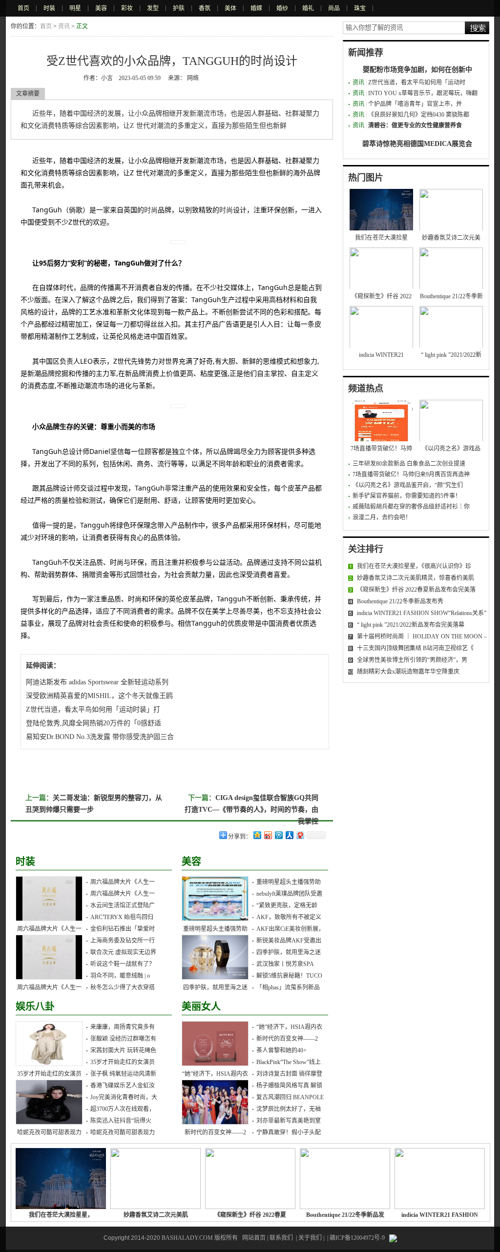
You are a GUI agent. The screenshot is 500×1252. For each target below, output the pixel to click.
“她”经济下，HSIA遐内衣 (215, 1073)
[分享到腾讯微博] (278, 835)
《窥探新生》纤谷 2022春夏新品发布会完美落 (416, 589)
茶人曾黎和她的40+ (281, 1050)
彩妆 (127, 8)
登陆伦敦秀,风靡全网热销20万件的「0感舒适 (93, 723)
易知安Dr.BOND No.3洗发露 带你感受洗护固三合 (100, 736)
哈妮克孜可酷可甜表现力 (49, 1132)
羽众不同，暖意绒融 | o (120, 975)
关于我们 (310, 1237)
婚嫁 (256, 8)
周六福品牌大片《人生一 (49, 928)
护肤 (179, 8)
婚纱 (282, 8)
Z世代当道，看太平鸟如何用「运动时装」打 (93, 709)
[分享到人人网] (289, 835)
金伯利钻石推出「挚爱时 (122, 928)
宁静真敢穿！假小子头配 (288, 1132)
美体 (230, 8)
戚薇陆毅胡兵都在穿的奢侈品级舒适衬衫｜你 (411, 506)
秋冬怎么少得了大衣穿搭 (122, 987)
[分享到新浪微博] (267, 835)
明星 (75, 8)
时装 (49, 8)
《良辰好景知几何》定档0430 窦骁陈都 (418, 114)
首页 (23, 8)
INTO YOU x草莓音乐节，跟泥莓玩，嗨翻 (423, 93)
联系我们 (281, 1237)
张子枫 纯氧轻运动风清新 (123, 1073)
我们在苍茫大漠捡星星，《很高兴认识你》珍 (414, 566)
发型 (153, 8)
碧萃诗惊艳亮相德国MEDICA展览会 (417, 143)
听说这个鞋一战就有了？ (122, 964)
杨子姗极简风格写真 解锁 (289, 1085)
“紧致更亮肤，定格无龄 (286, 905)
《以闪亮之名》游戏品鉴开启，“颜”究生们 (408, 485)
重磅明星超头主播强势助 (215, 928)
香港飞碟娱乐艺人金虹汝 (122, 1085)
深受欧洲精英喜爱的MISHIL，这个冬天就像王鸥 (99, 695)
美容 (101, 8)
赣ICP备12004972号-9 (357, 1237)
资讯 (64, 26)
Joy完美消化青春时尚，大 (123, 1097)
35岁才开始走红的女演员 (49, 1073)
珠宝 (360, 8)
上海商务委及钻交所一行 (122, 940)
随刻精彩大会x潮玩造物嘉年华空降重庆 (408, 671)
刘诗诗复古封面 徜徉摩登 (289, 1073)
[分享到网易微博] (299, 835)
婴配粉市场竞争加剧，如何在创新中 (417, 69)
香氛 (204, 8)
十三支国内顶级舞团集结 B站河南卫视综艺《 (415, 648)
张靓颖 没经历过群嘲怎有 (123, 1038)
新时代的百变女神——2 (215, 1132)
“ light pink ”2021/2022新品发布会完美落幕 (410, 624)
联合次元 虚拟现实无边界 (123, 952)
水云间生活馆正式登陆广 (122, 905)
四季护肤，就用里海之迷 (215, 987)
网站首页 (254, 1237)
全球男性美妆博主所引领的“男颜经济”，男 (412, 660)
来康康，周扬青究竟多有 (122, 1027)
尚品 (334, 8)
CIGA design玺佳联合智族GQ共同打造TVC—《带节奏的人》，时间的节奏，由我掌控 (251, 809)
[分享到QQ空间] (256, 835)
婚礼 (308, 8)
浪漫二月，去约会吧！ (382, 517)
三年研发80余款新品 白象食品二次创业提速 (409, 463)
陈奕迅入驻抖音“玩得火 (120, 1120)
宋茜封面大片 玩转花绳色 (123, 1050)
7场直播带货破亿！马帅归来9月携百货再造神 (411, 474)
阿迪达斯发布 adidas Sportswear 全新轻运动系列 (97, 682)
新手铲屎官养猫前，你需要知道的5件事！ (407, 496)
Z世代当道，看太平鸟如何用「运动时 (416, 82)
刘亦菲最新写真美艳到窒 (288, 1120)
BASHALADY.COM (187, 1237)
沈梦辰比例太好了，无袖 (288, 1109)
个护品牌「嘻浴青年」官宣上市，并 (415, 104)
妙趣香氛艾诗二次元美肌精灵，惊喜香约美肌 (415, 578)
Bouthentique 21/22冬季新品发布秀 (400, 601)
